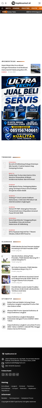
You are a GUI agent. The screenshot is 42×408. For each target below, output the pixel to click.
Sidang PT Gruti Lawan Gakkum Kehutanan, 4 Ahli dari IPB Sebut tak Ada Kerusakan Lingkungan (23, 200)
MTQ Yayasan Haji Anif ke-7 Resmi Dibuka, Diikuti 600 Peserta (22, 233)
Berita (8, 8)
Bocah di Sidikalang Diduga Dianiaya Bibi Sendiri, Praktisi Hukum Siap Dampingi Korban (23, 166)
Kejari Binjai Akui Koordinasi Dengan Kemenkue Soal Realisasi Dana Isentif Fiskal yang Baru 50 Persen (15, 67)
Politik (34, 8)
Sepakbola (5, 391)
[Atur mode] (5, 3)
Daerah (4, 72)
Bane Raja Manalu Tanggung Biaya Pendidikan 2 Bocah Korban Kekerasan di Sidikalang (22, 222)
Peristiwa (25, 8)
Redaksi (4, 398)
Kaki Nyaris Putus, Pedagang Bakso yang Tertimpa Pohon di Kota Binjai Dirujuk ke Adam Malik (23, 188)
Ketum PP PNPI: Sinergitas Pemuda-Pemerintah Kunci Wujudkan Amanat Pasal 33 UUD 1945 (23, 211)
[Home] (2, 8)
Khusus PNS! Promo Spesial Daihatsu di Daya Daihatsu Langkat (22, 312)
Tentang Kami (14, 398)
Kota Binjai (5, 386)
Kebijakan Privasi (27, 398)
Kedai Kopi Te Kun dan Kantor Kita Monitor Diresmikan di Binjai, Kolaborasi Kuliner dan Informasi (22, 177)
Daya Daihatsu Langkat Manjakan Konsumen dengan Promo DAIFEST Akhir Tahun (23, 319)
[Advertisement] (21, 37)
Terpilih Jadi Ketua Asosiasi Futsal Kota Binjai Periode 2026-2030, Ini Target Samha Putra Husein (25, 279)
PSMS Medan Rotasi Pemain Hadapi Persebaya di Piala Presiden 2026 (26, 247)
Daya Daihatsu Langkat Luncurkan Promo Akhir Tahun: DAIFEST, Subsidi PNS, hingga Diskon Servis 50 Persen (23, 327)
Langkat (14, 386)
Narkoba (23, 388)
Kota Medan (6, 388)
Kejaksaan (32, 388)
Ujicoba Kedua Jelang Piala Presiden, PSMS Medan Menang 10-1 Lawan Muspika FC (25, 258)
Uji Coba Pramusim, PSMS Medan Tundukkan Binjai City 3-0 (24, 268)
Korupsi (15, 388)
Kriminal (16, 8)
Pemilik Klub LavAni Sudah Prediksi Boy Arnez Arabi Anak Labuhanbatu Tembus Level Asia (25, 289)
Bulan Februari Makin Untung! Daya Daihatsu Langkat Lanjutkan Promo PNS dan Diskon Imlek (23, 304)
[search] (3, 3)
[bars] (38, 4)
